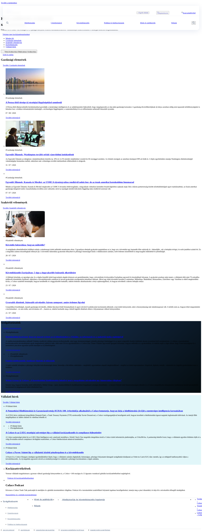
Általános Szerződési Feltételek (72, 530)
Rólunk (37, 506)
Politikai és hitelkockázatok (17, 524)
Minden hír (10, 38)
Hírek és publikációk (43, 499)
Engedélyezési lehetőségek (100, 530)
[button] (7, 23)
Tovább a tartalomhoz (9, 3)
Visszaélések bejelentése (45, 530)
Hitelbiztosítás (12, 508)
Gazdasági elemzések (13, 41)
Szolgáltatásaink (12, 45)
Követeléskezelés (13, 519)
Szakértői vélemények (14, 43)
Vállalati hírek (11, 47)
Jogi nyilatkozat (8, 530)
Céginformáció (12, 513)
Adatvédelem (25, 530)
